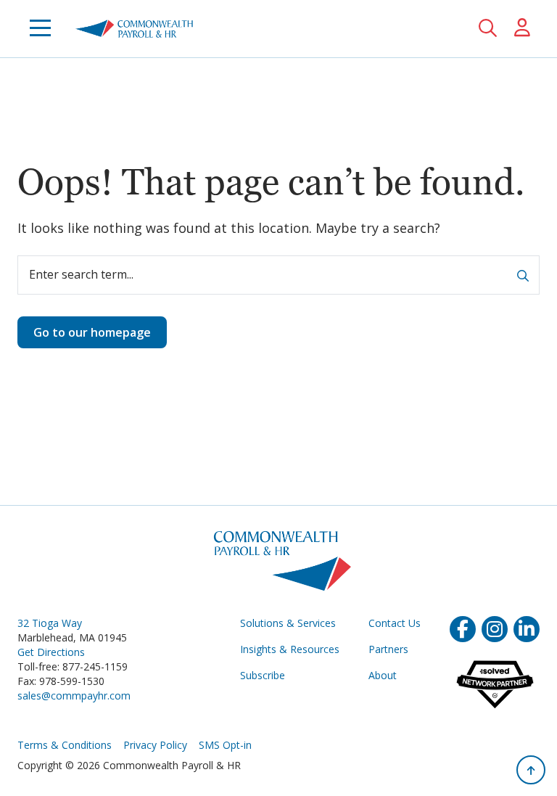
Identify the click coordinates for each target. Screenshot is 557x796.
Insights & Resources (289, 649)
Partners (388, 649)
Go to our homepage (92, 332)
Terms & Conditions (64, 745)
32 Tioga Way (49, 623)
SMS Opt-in (225, 745)
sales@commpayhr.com (74, 695)
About (382, 675)
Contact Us (394, 623)
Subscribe (262, 675)
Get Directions (51, 652)
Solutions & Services (288, 623)
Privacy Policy (155, 745)
